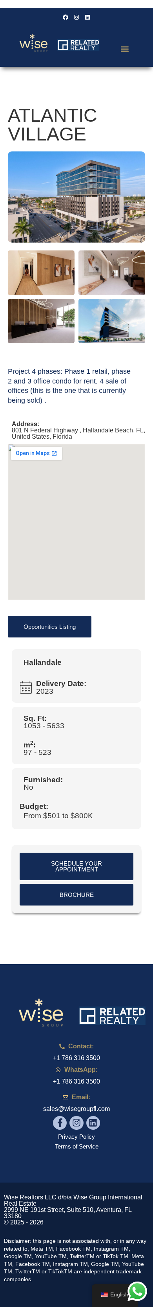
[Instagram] (76, 1123)
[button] (124, 48)
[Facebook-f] (60, 1123)
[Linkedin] (93, 1123)
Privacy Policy (76, 1136)
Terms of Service (76, 1146)
